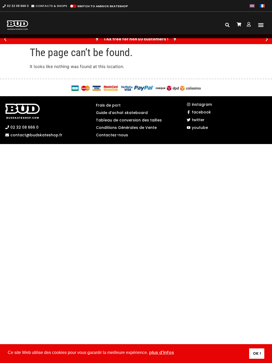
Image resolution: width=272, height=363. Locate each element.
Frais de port (108, 105)
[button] (260, 25)
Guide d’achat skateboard (122, 112)
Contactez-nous (112, 135)
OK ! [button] (257, 353)
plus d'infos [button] (161, 352)
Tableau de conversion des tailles (129, 120)
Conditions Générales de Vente (126, 127)
